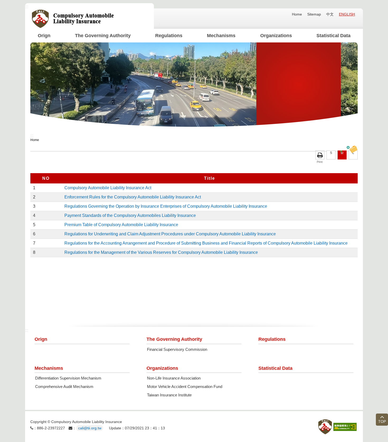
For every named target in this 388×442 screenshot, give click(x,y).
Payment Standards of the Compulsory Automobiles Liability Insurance (130, 215)
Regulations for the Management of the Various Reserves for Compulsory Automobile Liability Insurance (161, 252)
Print (319, 154)
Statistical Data (333, 35)
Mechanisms (221, 35)
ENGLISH (347, 14)
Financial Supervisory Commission (177, 349)
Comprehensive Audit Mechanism (64, 387)
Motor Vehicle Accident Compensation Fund (184, 387)
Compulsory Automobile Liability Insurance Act (107, 188)
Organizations (276, 35)
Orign (44, 35)
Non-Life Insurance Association (174, 378)
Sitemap (314, 14)
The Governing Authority (103, 35)
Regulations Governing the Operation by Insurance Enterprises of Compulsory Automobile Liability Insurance (165, 206)
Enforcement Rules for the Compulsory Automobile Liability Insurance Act (132, 197)
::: (26, 6)
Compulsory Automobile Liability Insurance (73, 18)
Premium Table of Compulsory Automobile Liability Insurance (121, 224)
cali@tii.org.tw (89, 428)
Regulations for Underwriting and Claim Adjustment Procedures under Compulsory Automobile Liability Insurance (170, 234)
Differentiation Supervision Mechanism (68, 378)
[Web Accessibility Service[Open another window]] (345, 427)
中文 (330, 14)
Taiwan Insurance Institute (169, 395)
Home (297, 14)
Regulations (168, 35)
